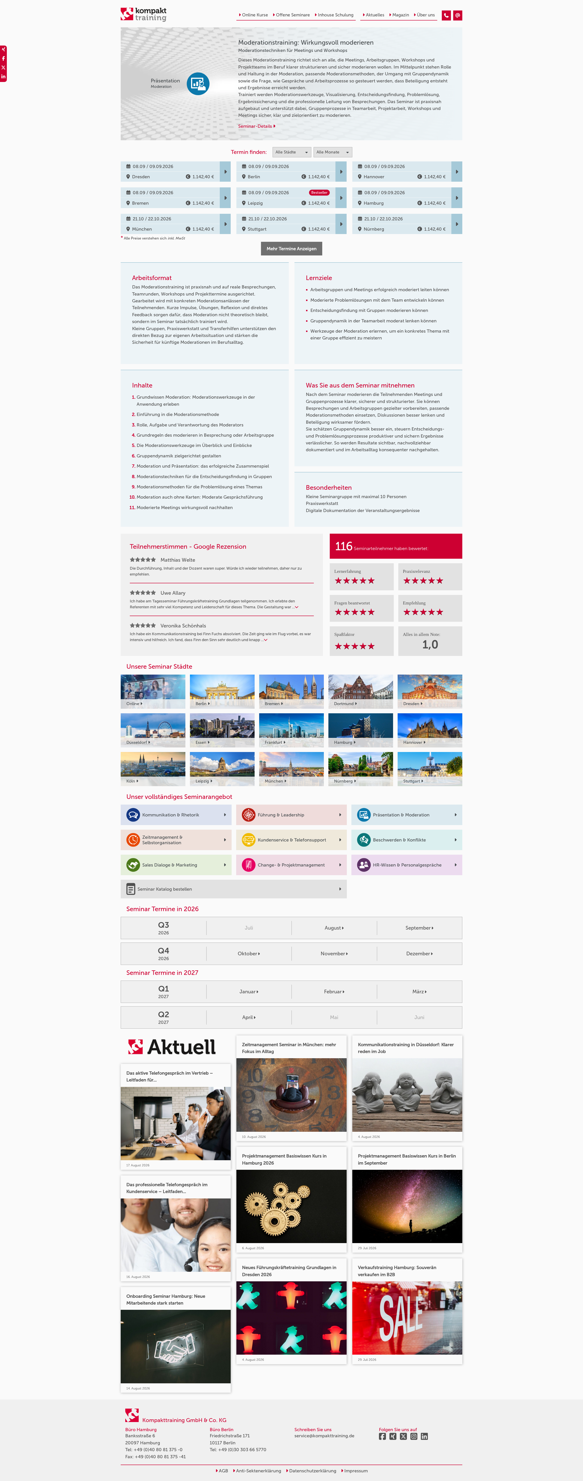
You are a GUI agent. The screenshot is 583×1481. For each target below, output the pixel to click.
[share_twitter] (3, 68)
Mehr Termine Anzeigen (292, 248)
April (247, 1017)
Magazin (400, 15)
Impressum (355, 1470)
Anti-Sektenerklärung (258, 1470)
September (418, 928)
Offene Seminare (293, 15)
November (333, 954)
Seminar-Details (255, 126)
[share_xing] (3, 50)
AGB (223, 1470)
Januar (248, 992)
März (418, 992)
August (333, 928)
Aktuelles (375, 15)
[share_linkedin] (3, 77)
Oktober (247, 954)
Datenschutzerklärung (312, 1470)
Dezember (418, 954)
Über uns (426, 15)
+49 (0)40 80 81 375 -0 (158, 1449)
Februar (333, 992)
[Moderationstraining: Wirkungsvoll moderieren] (446, 15)
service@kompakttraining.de (324, 1435)
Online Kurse (255, 15)
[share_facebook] (3, 59)
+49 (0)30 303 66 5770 (242, 1449)
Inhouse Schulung (335, 15)
